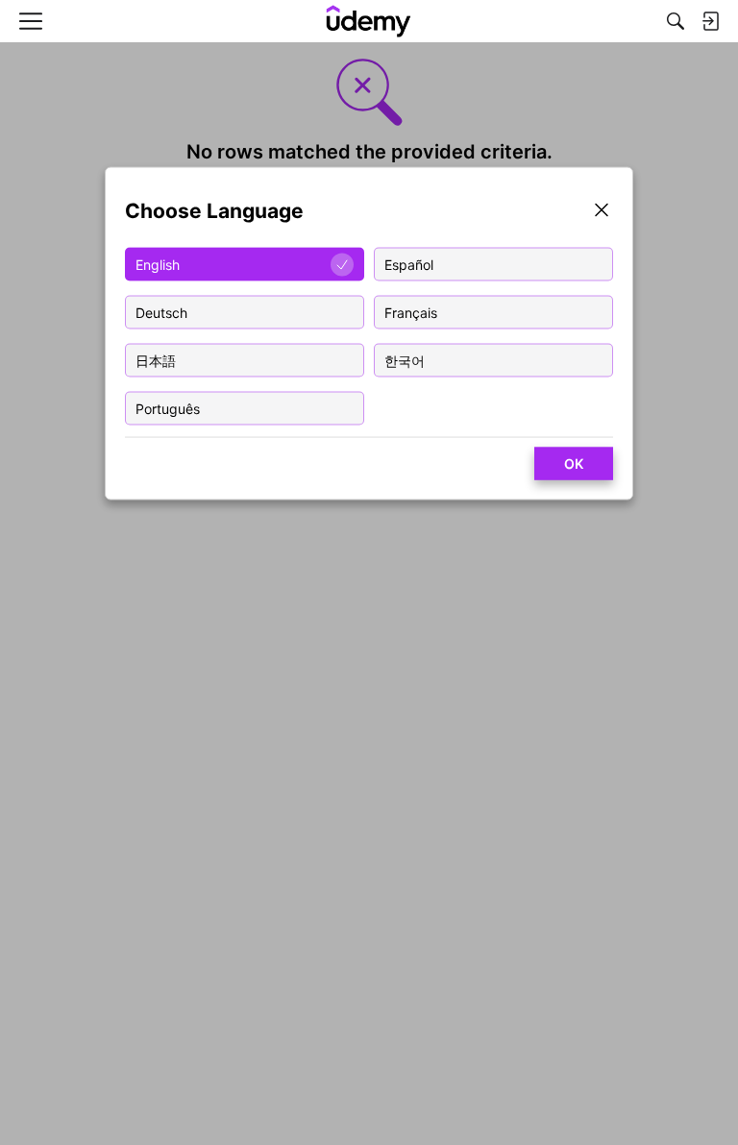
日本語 (155, 360)
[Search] (675, 21)
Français (410, 312)
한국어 (404, 360)
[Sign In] (710, 21)
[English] (369, 21)
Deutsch (161, 312)
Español (408, 264)
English (157, 264)
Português (167, 408)
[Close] (601, 212)
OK (573, 463)
